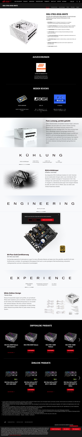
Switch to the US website (47, 219)
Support (77, 7)
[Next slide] (79, 340)
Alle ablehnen (66, 429)
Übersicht (47, 7)
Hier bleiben (34, 219)
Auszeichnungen (62, 7)
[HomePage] (5, 422)
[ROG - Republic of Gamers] (6, 1)
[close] (58, 214)
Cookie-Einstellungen (56, 429)
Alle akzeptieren (76, 429)
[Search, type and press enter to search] (77, 1)
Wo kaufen (73, 7)
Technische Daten (54, 7)
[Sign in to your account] (79, 1)
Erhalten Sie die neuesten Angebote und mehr (64, 424)
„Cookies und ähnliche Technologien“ (15, 435)
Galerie (68, 7)
